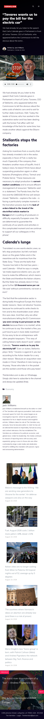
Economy (10, 389)
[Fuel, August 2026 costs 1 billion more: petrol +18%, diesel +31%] (22, 525)
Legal (19, 716)
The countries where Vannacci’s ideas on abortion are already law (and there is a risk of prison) (20, 612)
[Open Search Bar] (33, 6)
